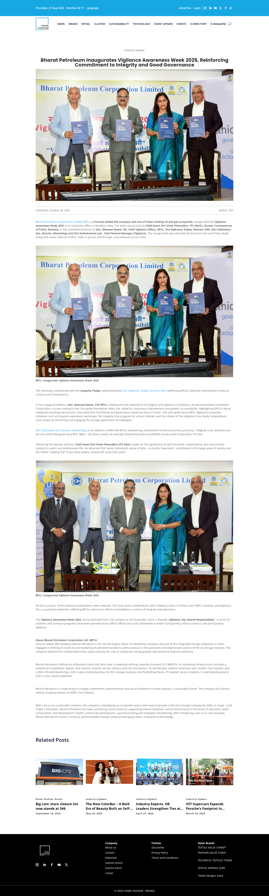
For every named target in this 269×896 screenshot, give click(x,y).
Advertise (185, 8)
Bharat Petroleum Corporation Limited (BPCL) (63, 221)
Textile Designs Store (210, 875)
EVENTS (181, 24)
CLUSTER (99, 24)
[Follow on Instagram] (205, 8)
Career (109, 873)
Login (197, 8)
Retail (58, 799)
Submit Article (114, 863)
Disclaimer (158, 847)
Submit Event (113, 868)
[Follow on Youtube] (215, 8)
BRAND (73, 24)
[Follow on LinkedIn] (210, 8)
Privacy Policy (160, 852)
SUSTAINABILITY (119, 24)
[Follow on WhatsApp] (230, 8)
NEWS (61, 24)
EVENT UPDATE (163, 24)
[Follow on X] (220, 8)
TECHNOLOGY (141, 24)
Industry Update (96, 799)
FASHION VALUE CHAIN (212, 852)
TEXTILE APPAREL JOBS (211, 868)
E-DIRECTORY (198, 24)
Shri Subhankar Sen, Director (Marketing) (61, 430)
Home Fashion (45, 799)
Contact (110, 852)
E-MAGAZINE (218, 24)
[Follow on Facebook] (225, 8)
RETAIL (86, 24)
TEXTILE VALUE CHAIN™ (212, 847)
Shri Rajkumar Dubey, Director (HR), (144, 390)
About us (110, 847)
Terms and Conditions (165, 857)
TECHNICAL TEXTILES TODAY (215, 860)
